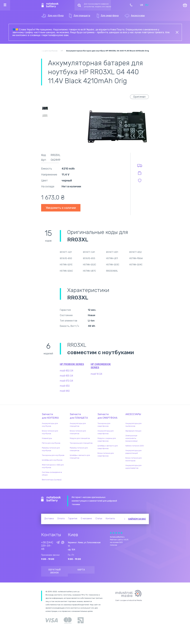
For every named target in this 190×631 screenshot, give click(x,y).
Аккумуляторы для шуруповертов (133, 466)
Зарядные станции (133, 431)
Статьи (98, 518)
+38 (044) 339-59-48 (47, 546)
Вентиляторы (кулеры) (51, 480)
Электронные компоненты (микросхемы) (131, 438)
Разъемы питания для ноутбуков (51, 449)
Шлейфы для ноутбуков (52, 460)
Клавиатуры (47, 438)
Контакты (110, 518)
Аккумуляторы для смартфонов (106, 432)
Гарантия (72, 518)
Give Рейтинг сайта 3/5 (116, 533)
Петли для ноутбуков (51, 443)
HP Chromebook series (101, 366)
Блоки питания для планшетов (78, 432)
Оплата (61, 518)
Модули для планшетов (80, 438)
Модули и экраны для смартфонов (107, 439)
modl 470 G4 (66, 380)
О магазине (86, 518)
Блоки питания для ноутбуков (50, 432)
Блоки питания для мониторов (133, 459)
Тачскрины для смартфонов (104, 424)
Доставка (49, 518)
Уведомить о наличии (61, 208)
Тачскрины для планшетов (81, 443)
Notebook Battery (51, 499)
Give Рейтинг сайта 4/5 (119, 533)
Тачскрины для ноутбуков (53, 455)
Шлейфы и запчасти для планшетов (80, 456)
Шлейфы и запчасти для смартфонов (108, 447)
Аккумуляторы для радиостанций (133, 451)
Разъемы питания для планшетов (79, 449)
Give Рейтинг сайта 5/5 (121, 533)
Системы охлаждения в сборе (52, 473)
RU (146, 5)
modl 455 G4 (66, 375)
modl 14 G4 (96, 373)
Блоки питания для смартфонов (106, 454)
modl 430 (65, 385)
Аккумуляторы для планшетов (78, 424)
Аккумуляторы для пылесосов (133, 424)
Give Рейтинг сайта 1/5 (111, 533)
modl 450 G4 (66, 370)
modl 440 (65, 390)
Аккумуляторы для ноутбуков (50, 424)
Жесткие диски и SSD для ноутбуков (53, 466)
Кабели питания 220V (134, 446)
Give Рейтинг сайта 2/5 (113, 533)
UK (141, 5)
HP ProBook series (72, 364)
